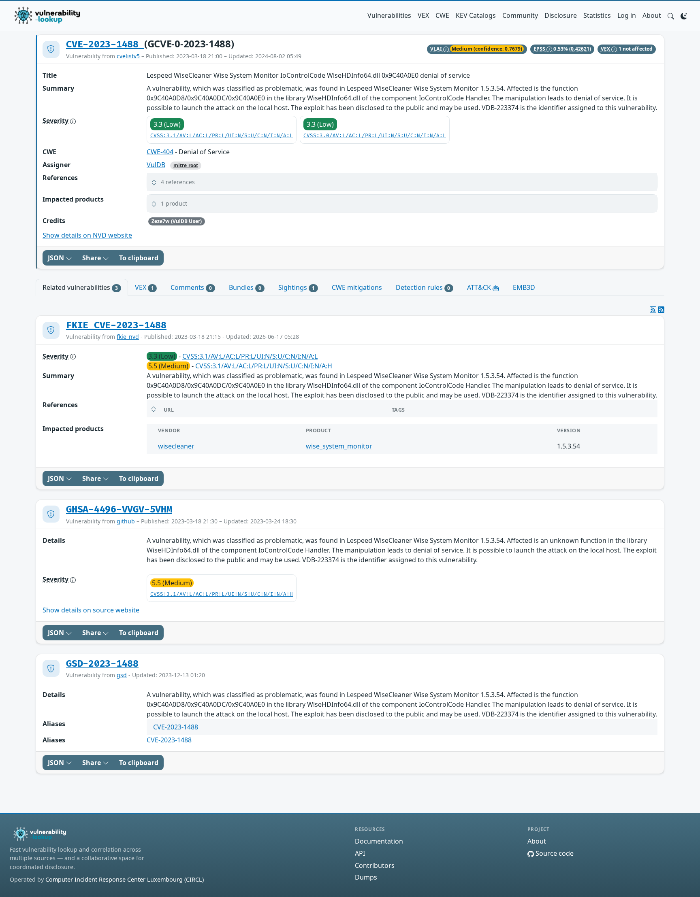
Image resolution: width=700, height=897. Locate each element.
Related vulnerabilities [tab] (80, 287)
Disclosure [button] (560, 15)
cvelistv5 (128, 56)
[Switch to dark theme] (683, 15)
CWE (442, 15)
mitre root (185, 165)
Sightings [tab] (296, 287)
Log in (626, 15)
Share (92, 257)
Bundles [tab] (245, 287)
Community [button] (520, 15)
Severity (56, 120)
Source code (554, 853)
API (360, 853)
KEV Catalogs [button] (476, 15)
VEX (423, 15)
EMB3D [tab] (524, 287)
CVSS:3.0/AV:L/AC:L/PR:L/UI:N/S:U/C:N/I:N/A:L (374, 136)
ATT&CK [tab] (480, 287)
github (126, 521)
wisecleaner (176, 446)
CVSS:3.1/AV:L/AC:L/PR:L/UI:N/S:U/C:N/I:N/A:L (221, 136)
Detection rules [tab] (423, 287)
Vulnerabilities (389, 15)
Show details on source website (91, 610)
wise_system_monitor (339, 446)
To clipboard (138, 257)
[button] (670, 15)
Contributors (375, 865)
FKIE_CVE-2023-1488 (116, 325)
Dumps (366, 877)
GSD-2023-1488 (102, 664)
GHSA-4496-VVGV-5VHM (119, 509)
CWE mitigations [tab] (357, 287)
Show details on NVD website (87, 235)
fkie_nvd (128, 336)
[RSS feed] (661, 309)
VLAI (436, 48)
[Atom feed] (653, 309)
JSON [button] (57, 257)
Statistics (597, 15)
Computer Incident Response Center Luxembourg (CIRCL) (124, 879)
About (651, 15)
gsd (122, 675)
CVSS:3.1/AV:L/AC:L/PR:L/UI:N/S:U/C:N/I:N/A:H (263, 365)
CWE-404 (160, 151)
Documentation (379, 841)
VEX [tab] (144, 287)
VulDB (156, 164)
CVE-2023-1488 (105, 44)
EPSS (540, 48)
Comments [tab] (191, 287)
